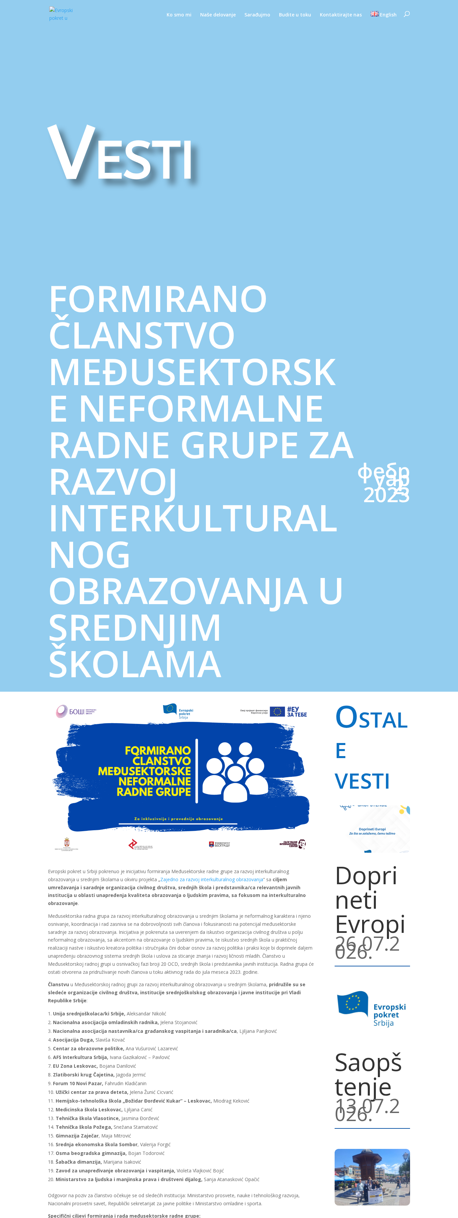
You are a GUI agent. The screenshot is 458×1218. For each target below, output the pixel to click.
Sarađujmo (257, 15)
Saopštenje (368, 1074)
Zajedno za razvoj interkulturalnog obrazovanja (211, 879)
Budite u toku (295, 15)
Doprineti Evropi (370, 899)
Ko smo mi (179, 15)
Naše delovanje (218, 15)
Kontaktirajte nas (341, 15)
